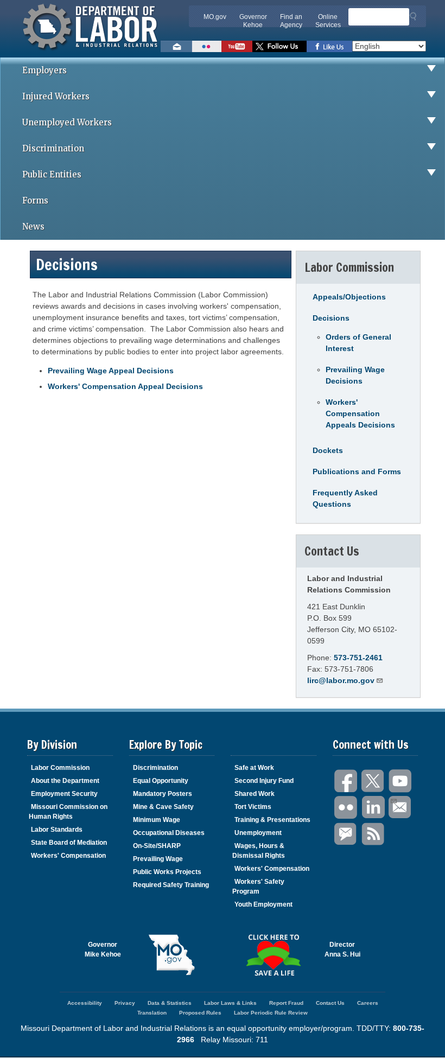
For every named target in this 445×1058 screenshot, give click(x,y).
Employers (44, 70)
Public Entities (51, 174)
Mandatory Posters (162, 794)
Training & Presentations (272, 820)
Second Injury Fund (264, 781)
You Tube (400, 781)
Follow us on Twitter (279, 46)
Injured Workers (56, 96)
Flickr (346, 807)
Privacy (125, 1003)
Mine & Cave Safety (163, 807)
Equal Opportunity (160, 781)
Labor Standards (56, 829)
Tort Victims (252, 807)
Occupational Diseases (169, 833)
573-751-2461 (358, 657)
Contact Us (330, 1003)
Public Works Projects (167, 872)
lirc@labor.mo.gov (340, 680)
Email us (176, 46)
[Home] (91, 51)
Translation (152, 1013)
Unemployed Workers (67, 122)
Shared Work (254, 794)
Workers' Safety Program (258, 886)
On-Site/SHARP (157, 846)
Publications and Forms (357, 471)
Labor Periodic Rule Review (271, 1013)
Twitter (373, 781)
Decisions (331, 318)
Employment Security (64, 794)
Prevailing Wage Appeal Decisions (111, 370)
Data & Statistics (170, 1003)
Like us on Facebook (329, 46)
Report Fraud (286, 1003)
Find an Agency (291, 21)
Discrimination (53, 148)
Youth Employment (263, 904)
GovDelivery (346, 834)
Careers (367, 1003)
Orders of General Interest (358, 343)
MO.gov (215, 17)
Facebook (346, 781)
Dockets (328, 450)
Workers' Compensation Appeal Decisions (125, 386)
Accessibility (84, 1003)
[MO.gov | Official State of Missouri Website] (172, 955)
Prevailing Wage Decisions (355, 375)
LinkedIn (373, 807)
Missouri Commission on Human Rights (68, 811)
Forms (35, 200)
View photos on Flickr (206, 46)
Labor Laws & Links (230, 1003)
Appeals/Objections (349, 296)
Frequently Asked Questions (345, 498)
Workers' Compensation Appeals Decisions (360, 413)
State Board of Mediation (69, 842)
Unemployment (258, 833)
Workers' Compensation (68, 855)
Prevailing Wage (158, 859)
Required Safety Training (171, 885)
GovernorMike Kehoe (103, 949)
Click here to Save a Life (274, 955)
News (33, 226)
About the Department (65, 781)
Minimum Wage (156, 820)
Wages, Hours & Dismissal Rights (258, 850)
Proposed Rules (200, 1013)
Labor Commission (60, 768)
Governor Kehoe (253, 21)
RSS (373, 834)
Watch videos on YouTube (236, 46)
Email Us (400, 807)
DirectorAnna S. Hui (342, 949)
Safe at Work (254, 768)
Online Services (328, 21)
